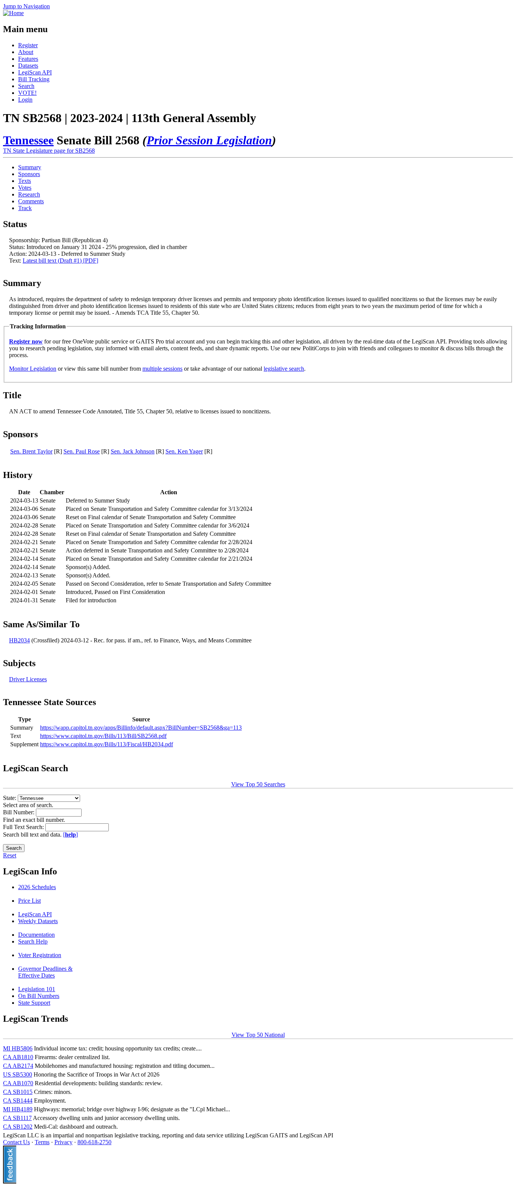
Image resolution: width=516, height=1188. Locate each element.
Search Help (33, 941)
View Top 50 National (258, 1035)
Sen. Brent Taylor (31, 451)
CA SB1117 (17, 1118)
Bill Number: (19, 812)
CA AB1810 (18, 1057)
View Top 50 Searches (258, 784)
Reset (9, 855)
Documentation (36, 934)
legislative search (284, 368)
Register (28, 45)
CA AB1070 (18, 1083)
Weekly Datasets (38, 921)
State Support (34, 1002)
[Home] (13, 13)
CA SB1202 (17, 1126)
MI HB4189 (17, 1109)
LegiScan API (35, 72)
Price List (29, 900)
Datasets (28, 65)
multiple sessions (162, 368)
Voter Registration (39, 955)
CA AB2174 (18, 1066)
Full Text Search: (24, 827)
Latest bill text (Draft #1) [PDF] (60, 260)
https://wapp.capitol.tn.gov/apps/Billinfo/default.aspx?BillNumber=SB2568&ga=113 (141, 727)
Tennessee (28, 140)
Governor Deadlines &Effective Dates (45, 972)
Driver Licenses (28, 679)
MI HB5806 (17, 1048)
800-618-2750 (94, 1142)
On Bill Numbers (38, 996)
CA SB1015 (17, 1092)
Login (25, 99)
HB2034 (19, 640)
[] (70, 834)
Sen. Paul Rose (81, 451)
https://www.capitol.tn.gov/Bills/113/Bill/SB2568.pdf (103, 736)
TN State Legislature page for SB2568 (49, 150)
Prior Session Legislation (209, 140)
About (25, 52)
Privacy (63, 1142)
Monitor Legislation (32, 368)
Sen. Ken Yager (184, 451)
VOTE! (27, 93)
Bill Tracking (33, 79)
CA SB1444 (17, 1100)
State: (10, 798)
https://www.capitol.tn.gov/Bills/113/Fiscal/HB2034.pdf (106, 744)
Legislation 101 (36, 989)
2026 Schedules (37, 887)
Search (26, 86)
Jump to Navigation (26, 6)
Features (28, 59)
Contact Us (16, 1142)
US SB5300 (17, 1074)
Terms (42, 1142)
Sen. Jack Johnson (132, 451)
